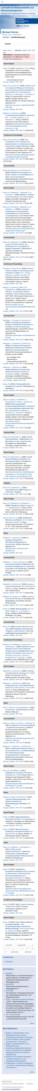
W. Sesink (25, 928)
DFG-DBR (9, 991)
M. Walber (24, 197)
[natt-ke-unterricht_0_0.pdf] (24, 130)
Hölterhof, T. (22, 400)
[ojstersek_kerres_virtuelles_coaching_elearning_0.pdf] (24, 679)
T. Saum (26, 68)
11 (5, 952)
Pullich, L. (20, 402)
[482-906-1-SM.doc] (24, 159)
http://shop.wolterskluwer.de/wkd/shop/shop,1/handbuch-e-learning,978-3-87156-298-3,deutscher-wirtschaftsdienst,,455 (19, 474)
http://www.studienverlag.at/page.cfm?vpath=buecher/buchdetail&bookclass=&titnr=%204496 (19, 891)
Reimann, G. (20, 878)
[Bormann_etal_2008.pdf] (24, 662)
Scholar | (6, 82)
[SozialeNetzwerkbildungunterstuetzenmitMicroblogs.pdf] (24, 478)
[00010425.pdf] (24, 311)
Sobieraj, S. (9, 275)
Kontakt (30, 1084)
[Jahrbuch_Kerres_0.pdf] (24, 939)
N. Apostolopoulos (24, 92)
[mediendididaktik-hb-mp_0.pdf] (24, 617)
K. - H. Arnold (11, 117)
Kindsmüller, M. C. (11, 657)
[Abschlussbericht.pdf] (24, 494)
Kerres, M (6, 68)
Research (9, 961)
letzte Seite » (28, 952)
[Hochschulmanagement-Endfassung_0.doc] (24, 742)
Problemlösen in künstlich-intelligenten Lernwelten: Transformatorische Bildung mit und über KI (20, 1065)
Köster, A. (14, 723)
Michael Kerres (17, 34)
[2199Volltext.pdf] (24, 428)
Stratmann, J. (15, 192)
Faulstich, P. (17, 522)
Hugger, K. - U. (15, 611)
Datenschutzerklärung (13, 1084)
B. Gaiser (15, 687)
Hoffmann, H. (9, 94)
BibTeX (25, 50)
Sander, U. (26, 611)
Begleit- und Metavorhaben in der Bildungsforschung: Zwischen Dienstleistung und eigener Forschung (19, 1035)
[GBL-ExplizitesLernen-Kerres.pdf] (33, 257)
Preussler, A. (9, 194)
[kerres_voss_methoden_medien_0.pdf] (24, 528)
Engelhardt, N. (10, 289)
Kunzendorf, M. (10, 402)
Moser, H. (14, 797)
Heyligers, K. (16, 644)
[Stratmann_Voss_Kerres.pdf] (24, 575)
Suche (8, 44)
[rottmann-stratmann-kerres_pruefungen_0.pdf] (24, 761)
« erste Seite (8, 945)
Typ (9, 50)
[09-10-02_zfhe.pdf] (24, 364)
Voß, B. (5, 518)
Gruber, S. (6, 723)
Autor (5, 50)
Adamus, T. (7, 287)
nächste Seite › (15, 952)
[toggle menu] (36, 1)
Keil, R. (5, 707)
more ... (32, 1023)
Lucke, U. (23, 657)
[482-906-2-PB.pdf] (33, 159)
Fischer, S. (26, 655)
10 (32, 948)
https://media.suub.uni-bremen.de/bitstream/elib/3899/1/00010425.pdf (20, 307)
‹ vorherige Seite (21, 945)
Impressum (6, 1081)
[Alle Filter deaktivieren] (13, 59)
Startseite (4, 34)
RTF (29, 50)
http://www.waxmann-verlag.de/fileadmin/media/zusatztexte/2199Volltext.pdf (19, 423)
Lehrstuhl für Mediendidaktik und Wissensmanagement (18, 10)
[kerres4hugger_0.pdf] (24, 203)
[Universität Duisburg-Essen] (27, 22)
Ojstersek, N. (25, 192)
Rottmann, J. (7, 746)
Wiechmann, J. (10, 119)
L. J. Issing (9, 507)
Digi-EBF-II (10, 984)
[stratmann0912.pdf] (24, 340)
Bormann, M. (15, 170)
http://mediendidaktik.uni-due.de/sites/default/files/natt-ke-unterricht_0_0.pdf (19, 126)
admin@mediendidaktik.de (11, 1089)
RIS (33, 50)
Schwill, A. (30, 94)
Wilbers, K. (9, 588)
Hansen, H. (13, 400)
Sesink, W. (6, 797)
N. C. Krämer (25, 273)
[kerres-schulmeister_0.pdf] (24, 895)
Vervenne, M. (26, 170)
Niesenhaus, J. (10, 646)
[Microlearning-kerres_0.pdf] (24, 838)
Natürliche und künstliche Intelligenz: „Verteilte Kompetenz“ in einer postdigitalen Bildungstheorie (18, 1059)
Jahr (4, 52)
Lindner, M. (14, 834)
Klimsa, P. (18, 507)
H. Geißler (31, 673)
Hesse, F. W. (24, 687)
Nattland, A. (7, 113)
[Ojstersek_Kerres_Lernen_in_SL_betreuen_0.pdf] (24, 593)
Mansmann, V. (20, 94)
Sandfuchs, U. (22, 117)
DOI (4, 380)
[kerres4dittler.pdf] (24, 233)
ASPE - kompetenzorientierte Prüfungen (20, 999)
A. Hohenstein (28, 586)
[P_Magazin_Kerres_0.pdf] (24, 390)
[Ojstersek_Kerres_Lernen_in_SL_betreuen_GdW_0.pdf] (24, 605)
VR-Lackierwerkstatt (13, 1014)
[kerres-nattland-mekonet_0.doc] (24, 788)
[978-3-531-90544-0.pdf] (24, 808)
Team (10, 34)
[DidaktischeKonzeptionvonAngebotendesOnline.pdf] (24, 514)
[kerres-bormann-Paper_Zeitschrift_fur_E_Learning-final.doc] (24, 257)
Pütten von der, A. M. (23, 275)
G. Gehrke (17, 775)
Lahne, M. (15, 85)
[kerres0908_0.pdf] (24, 183)
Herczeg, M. (17, 655)
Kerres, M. (6, 85)
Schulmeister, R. (23, 707)
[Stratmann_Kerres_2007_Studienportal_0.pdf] (24, 698)
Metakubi (9, 973)
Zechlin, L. (21, 723)
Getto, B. (22, 287)
